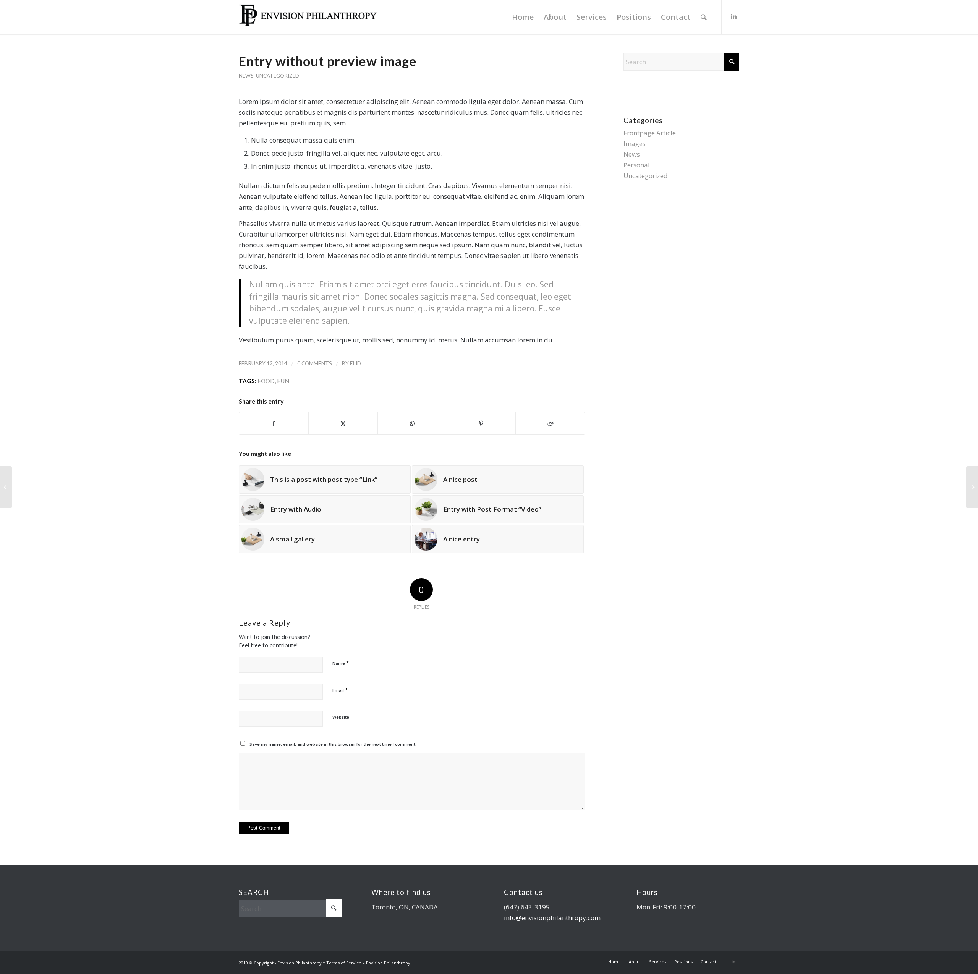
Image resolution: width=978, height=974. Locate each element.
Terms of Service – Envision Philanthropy (368, 963)
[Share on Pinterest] (481, 423)
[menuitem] (523, 17)
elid (355, 363)
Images (634, 143)
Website (340, 717)
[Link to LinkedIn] (733, 17)
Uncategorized (277, 76)
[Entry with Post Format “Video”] (6, 487)
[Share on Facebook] (273, 423)
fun (283, 381)
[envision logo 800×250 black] (308, 17)
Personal (636, 164)
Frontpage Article (649, 132)
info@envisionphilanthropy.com (552, 917)
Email (340, 690)
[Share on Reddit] (550, 423)
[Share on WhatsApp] (412, 423)
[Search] (704, 17)
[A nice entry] (972, 487)
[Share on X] (343, 423)
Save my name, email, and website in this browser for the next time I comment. (332, 744)
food (266, 381)
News (246, 76)
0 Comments (314, 363)
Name (340, 663)
